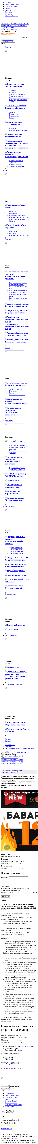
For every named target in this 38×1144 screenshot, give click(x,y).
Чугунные (13, 90)
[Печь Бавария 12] (9, 758)
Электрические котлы (17, 395)
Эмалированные (12, 487)
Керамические (11, 493)
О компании (9, 1093)
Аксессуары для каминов (16, 157)
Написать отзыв (15, 1068)
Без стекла (13, 231)
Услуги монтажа (11, 1097)
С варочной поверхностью (18, 217)
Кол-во (3, 1063)
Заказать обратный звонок (10, 29)
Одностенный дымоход (17, 468)
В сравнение (13, 1065)
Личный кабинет (11, 1103)
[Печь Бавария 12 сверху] (12, 761)
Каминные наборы (16, 161)
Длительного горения (17, 219)
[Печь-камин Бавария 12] (17, 752)
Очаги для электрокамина (18, 130)
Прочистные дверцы (14, 566)
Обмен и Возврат (11, 1101)
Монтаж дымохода (13, 500)
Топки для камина (13, 86)
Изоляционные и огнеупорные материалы (16, 146)
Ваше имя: (4, 877)
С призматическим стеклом (19, 98)
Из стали (19, 441)
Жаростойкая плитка (15, 725)
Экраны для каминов (16, 166)
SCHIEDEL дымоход (14, 476)
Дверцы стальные (15, 549)
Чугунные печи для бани (18, 283)
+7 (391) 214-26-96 (7, 27)
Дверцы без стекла (16, 553)
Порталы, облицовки (15, 108)
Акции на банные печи (15, 335)
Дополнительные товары (16, 403)
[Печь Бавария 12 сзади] (11, 763)
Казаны (17, 667)
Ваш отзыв (5, 887)
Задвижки (20, 571)
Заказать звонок (6, 1129)
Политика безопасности (13, 1105)
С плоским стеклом (16, 96)
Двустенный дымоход (17, 445)
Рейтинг (4, 892)
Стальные (12, 92)
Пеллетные (13, 391)
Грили (15, 629)
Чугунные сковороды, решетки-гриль (15, 677)
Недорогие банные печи (18, 290)
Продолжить (6, 896)
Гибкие (16, 480)
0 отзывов (4, 1068)
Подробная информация (13, 771)
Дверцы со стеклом (16, 551)
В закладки (5, 1065)
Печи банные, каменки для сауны (15, 277)
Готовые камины (13, 136)
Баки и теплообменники (16, 306)
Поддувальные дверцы (15, 560)
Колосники (22, 575)
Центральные (14, 116)
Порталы (12, 128)
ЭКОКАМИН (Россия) (25, 1046)
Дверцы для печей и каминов (14, 542)
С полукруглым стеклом (18, 100)
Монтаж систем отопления (12, 413)
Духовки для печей (13, 588)
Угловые (12, 112)
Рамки (11, 118)
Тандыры (20, 625)
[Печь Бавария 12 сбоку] (12, 760)
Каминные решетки (16, 164)
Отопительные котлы (15, 385)
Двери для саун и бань (15, 313)
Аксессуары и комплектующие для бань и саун (17, 326)
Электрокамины (12, 124)
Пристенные (13, 114)
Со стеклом (13, 233)
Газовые (12, 393)
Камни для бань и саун (15, 342)
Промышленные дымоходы (12, 462)
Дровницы (13, 163)
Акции (11, 102)
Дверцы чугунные (15, 548)
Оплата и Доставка (12, 1095)
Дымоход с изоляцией (17, 470)
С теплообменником (16, 285)
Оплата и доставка (11, 772)
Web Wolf (14, 1138)
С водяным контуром (17, 94)
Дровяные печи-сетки (17, 292)
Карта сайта (9, 1107)
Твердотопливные (15, 389)
